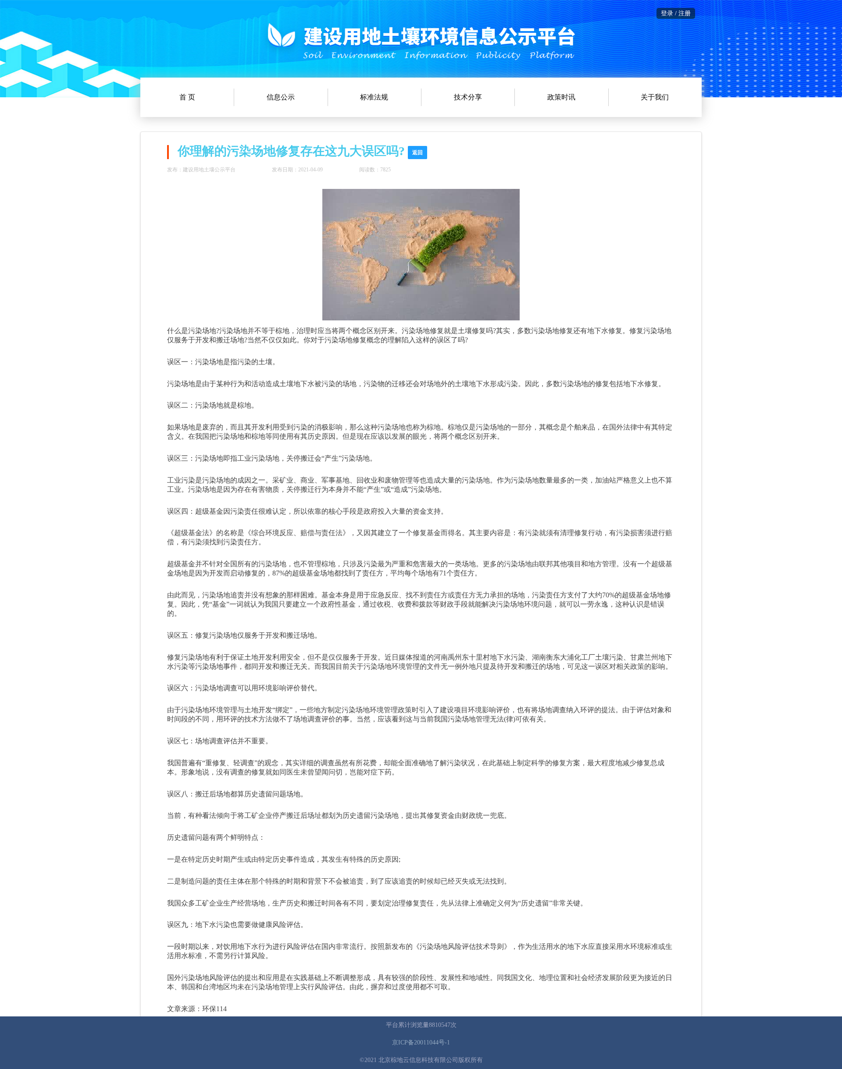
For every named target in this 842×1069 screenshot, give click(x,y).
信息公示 (281, 97)
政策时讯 (561, 97)
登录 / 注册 (676, 13)
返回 (417, 152)
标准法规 (374, 97)
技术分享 (468, 97)
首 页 (187, 97)
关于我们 (655, 97)
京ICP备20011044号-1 (421, 1042)
